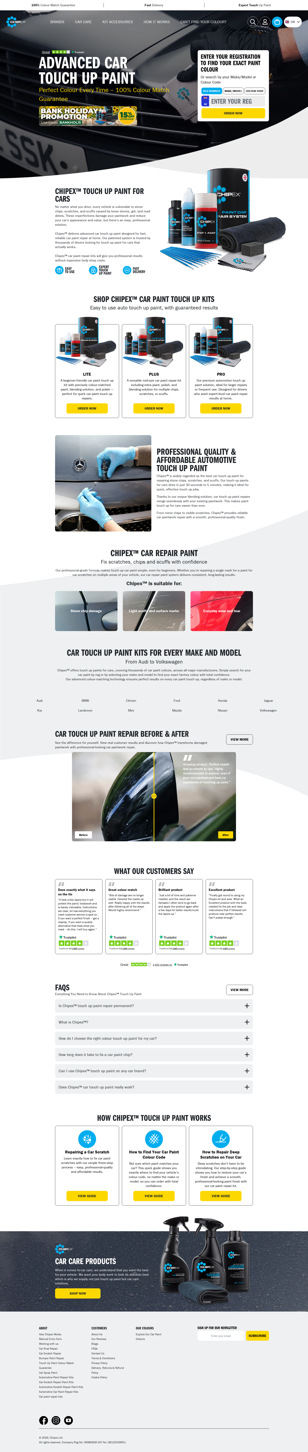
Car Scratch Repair (50, 1353)
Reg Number (211, 91)
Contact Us (97, 1353)
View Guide (87, 1196)
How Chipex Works (50, 1334)
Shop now (78, 1293)
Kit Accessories (117, 21)
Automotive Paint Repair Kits (56, 1377)
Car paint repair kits (51, 1396)
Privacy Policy (99, 1363)
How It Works (157, 21)
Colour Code (255, 91)
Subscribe (257, 1335)
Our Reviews (98, 1339)
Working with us (48, 1343)
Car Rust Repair (48, 1348)
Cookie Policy (99, 1377)
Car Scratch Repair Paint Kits (56, 1382)
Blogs (94, 1343)
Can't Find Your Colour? (203, 21)
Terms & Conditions (103, 1358)
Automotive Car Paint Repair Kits (58, 1391)
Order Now (233, 113)
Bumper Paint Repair (51, 1358)
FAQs (94, 1348)
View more (240, 739)
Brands (57, 21)
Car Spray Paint (48, 1372)
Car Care (83, 21)
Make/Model (233, 91)
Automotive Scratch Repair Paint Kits (61, 1387)
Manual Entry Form (50, 1339)
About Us (96, 1334)
